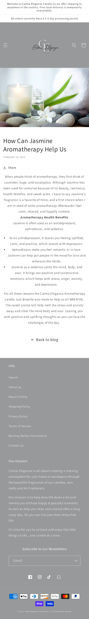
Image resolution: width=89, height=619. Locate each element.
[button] (5, 45)
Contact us (16, 445)
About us (15, 387)
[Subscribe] (75, 561)
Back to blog (47, 339)
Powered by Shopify (62, 611)
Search (13, 377)
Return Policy (18, 397)
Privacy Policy (18, 416)
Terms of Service (20, 426)
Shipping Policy (19, 406)
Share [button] (12, 168)
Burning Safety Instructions (28, 436)
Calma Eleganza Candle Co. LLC (39, 611)
